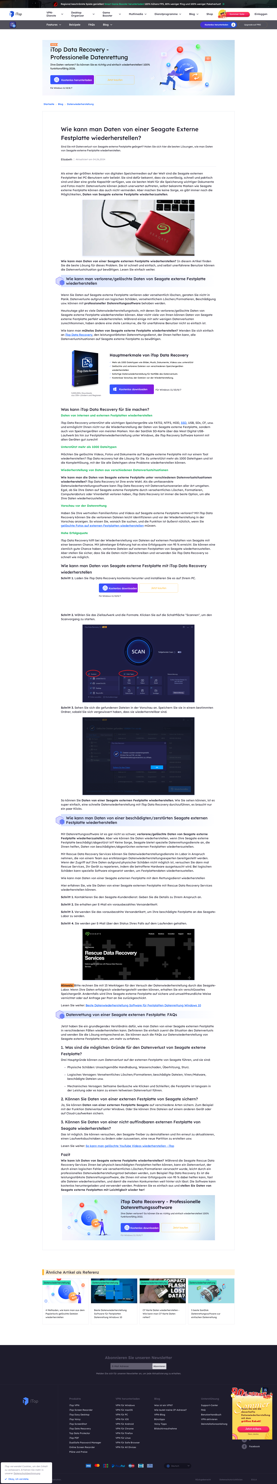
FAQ (203, 1409)
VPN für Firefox (124, 1433)
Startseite (49, 104)
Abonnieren (159, 1366)
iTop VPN (74, 1405)
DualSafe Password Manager (85, 1442)
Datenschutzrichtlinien (231, 1479)
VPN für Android (125, 1423)
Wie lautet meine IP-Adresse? (170, 1409)
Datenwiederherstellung (80, 104)
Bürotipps (159, 1419)
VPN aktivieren (209, 1419)
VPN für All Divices (126, 1447)
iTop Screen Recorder (81, 1409)
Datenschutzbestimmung (27, 1473)
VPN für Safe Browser (128, 1442)
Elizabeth (66, 159)
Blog (106, 24)
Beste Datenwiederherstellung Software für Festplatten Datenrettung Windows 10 (143, 1005)
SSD (183, 423)
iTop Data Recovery (78, 335)
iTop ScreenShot (78, 1423)
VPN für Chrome (125, 1428)
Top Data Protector (79, 1433)
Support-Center (209, 1405)
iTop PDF (74, 1437)
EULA (254, 1479)
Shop (209, 14)
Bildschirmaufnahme (165, 1428)
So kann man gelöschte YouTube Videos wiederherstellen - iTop (130, 1146)
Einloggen (261, 14)
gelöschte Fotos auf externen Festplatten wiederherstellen (102, 525)
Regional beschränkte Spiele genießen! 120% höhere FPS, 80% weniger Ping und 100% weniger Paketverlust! (141, 4)
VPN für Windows (125, 1405)
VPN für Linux (123, 1437)
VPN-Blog (159, 1414)
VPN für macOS (124, 1409)
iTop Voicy (74, 1419)
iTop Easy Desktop (79, 1414)
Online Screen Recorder (82, 1447)
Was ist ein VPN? (163, 1405)
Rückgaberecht (203, 1479)
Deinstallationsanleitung (214, 1423)
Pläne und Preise (78, 1451)
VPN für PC (122, 1414)
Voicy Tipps (160, 1423)
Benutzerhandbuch (211, 1414)
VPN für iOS (122, 1419)
